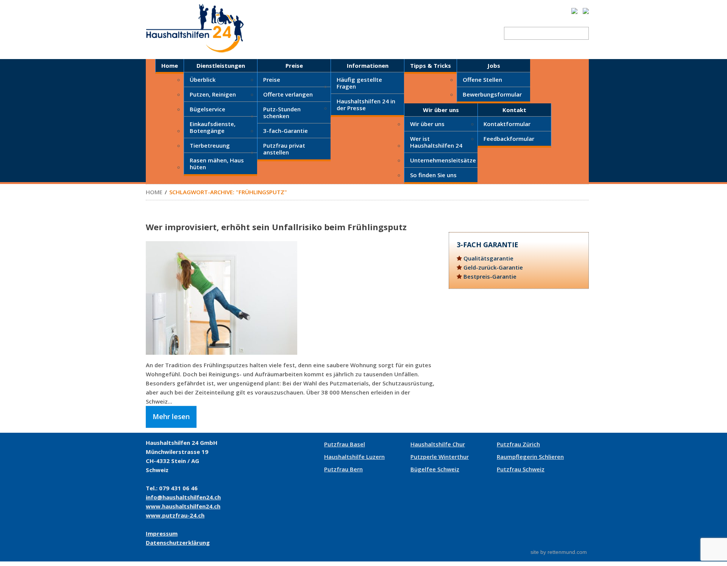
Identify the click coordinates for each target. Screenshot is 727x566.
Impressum (162, 533)
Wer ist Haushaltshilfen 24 (436, 142)
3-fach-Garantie (285, 130)
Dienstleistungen (221, 65)
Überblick (202, 79)
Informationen (367, 65)
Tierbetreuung (210, 145)
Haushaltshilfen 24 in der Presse (366, 104)
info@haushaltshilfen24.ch (183, 497)
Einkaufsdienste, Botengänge (213, 127)
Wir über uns (441, 110)
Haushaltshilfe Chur (437, 444)
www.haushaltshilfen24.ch (183, 506)
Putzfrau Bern (343, 469)
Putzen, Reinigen (213, 94)
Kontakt (514, 110)
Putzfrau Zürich (518, 444)
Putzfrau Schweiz (520, 469)
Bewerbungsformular (492, 94)
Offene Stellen (482, 79)
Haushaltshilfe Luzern (354, 456)
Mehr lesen (171, 416)
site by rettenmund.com (558, 552)
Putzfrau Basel (344, 444)
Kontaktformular (507, 123)
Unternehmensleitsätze (443, 160)
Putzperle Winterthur (439, 456)
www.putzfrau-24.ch (175, 515)
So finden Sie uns (433, 175)
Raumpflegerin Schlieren (530, 456)
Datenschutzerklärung (178, 542)
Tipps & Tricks (430, 65)
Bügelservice (207, 109)
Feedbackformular (509, 138)
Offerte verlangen (288, 94)
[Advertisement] (519, 361)
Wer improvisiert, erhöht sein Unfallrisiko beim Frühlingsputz (276, 226)
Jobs (493, 65)
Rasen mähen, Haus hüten (217, 163)
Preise (294, 65)
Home (169, 65)
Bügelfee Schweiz (434, 469)
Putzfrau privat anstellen (284, 149)
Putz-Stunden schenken (282, 112)
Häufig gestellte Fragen (359, 83)
